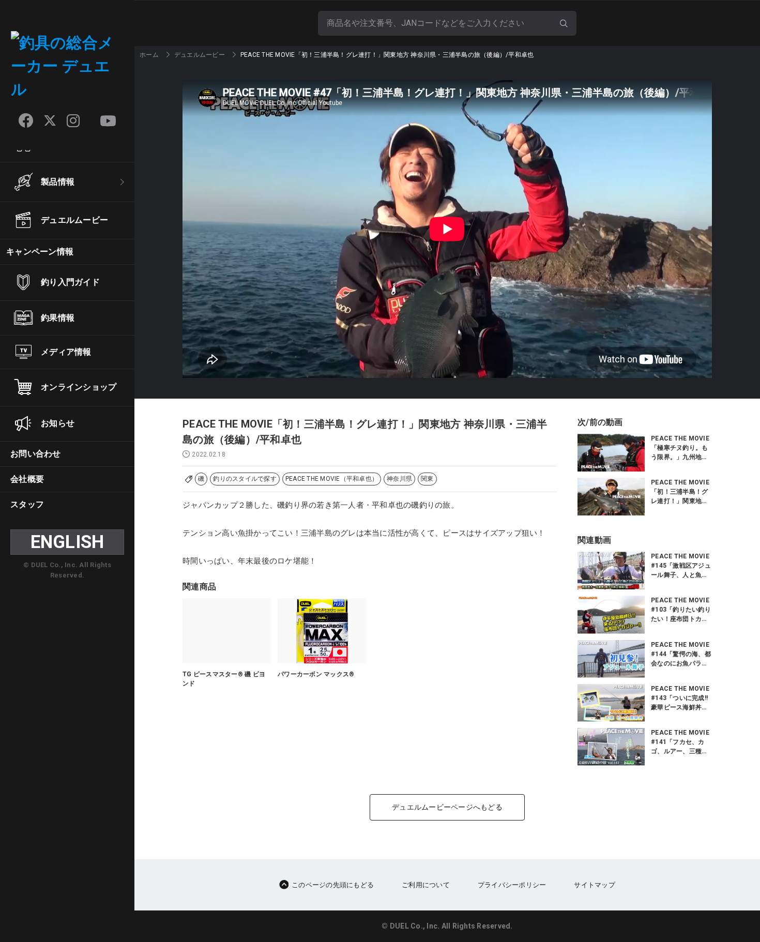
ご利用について (426, 885)
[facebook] (26, 120)
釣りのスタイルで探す (245, 478)
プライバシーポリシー (512, 885)
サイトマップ (594, 885)
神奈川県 (399, 478)
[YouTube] (108, 120)
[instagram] (73, 120)
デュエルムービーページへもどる (447, 807)
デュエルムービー (199, 54)
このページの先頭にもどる (333, 885)
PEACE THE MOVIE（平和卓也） (331, 478)
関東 (427, 478)
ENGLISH (67, 542)
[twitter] (49, 120)
